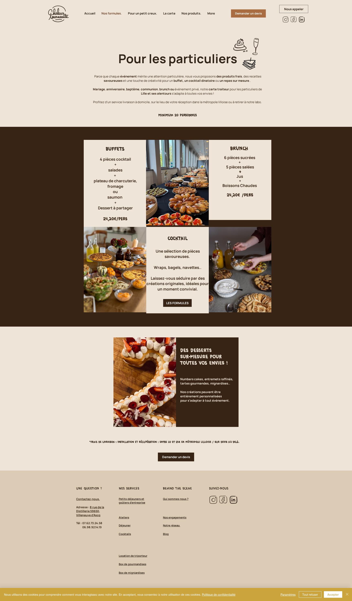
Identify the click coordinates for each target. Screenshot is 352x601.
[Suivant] (168, 382)
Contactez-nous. (88, 499)
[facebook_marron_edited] (294, 19)
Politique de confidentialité (218, 594)
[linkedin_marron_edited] (302, 19)
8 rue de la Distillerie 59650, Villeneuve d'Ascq (90, 511)
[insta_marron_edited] (286, 19)
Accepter (333, 594)
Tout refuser (310, 594)
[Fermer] (347, 594)
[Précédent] (122, 382)
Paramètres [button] (288, 594)
